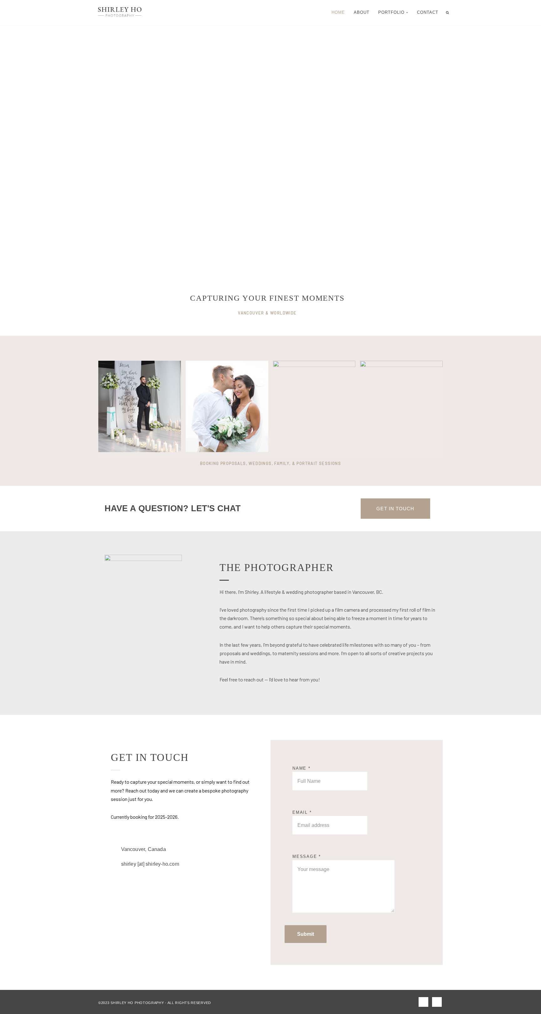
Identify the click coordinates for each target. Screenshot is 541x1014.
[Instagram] (437, 1002)
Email (302, 812)
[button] (407, 12)
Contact (427, 12)
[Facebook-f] (423, 1002)
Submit (305, 934)
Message (306, 856)
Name (301, 768)
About (361, 12)
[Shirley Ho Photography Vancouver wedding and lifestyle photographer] (119, 12)
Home (338, 12)
